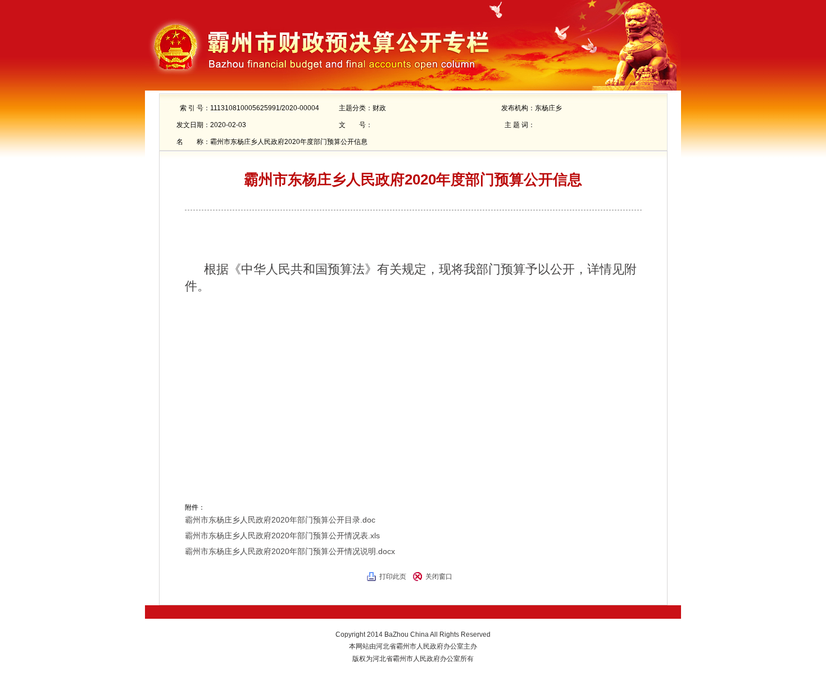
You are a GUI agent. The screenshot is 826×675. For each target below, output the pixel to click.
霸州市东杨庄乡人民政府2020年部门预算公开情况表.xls (282, 535)
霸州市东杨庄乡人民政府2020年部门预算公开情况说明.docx (290, 551)
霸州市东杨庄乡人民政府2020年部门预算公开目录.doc (280, 519)
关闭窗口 (438, 576)
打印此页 (392, 576)
